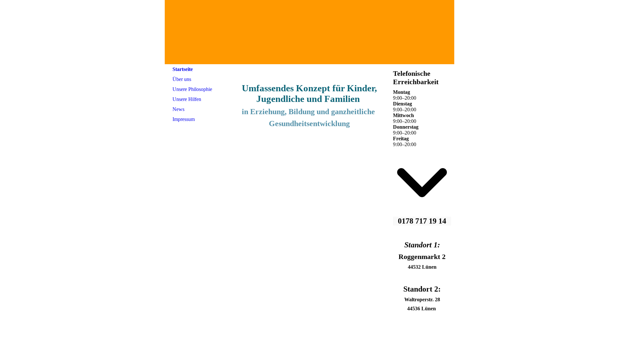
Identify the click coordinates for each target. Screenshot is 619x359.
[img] (309, 32)
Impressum (183, 119)
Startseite (182, 69)
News (178, 109)
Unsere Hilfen (186, 99)
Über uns (181, 79)
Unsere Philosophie (192, 89)
